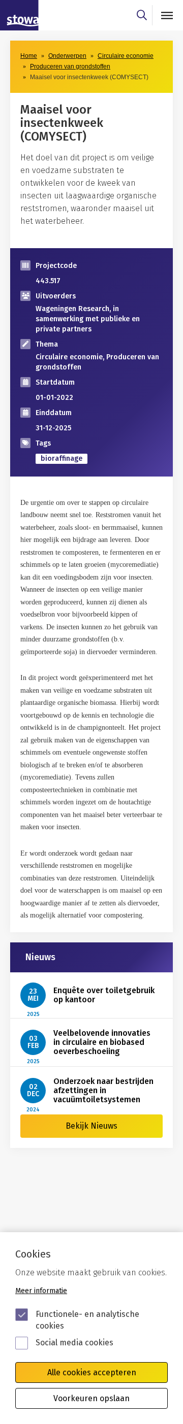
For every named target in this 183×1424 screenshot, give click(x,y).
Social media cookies (74, 1342)
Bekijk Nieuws (91, 1126)
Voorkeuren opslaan (91, 1398)
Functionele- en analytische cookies (87, 1320)
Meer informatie (41, 1290)
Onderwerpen (67, 55)
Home (28, 55)
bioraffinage (61, 458)
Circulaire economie (126, 55)
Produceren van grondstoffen (70, 66)
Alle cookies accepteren (91, 1372)
